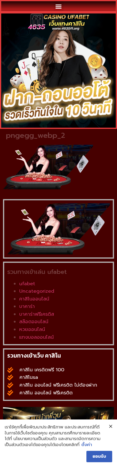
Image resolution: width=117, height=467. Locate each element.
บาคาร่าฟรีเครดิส (36, 314)
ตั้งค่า (86, 445)
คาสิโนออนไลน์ (34, 299)
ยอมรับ (99, 456)
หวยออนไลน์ (32, 329)
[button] (59, 6)
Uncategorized (36, 291)
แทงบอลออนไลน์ (36, 337)
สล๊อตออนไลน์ (33, 321)
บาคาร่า (27, 306)
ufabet (27, 283)
